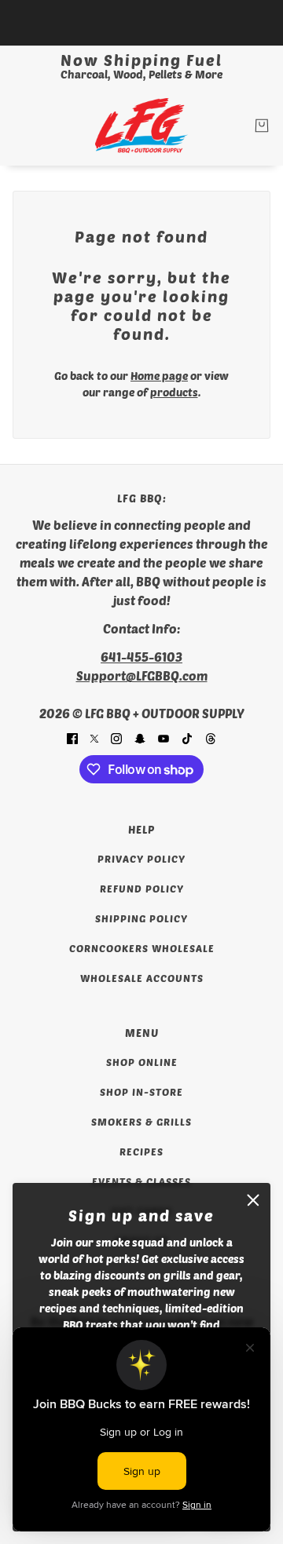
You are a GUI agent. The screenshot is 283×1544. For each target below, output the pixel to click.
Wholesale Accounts (142, 978)
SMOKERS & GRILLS (141, 1121)
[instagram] (116, 737)
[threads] (210, 737)
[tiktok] (187, 737)
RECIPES (141, 1151)
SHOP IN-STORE (141, 1092)
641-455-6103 (141, 656)
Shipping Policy (141, 918)
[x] (94, 737)
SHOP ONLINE (142, 1062)
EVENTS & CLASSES (141, 1181)
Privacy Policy (141, 858)
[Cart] (261, 125)
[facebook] (72, 737)
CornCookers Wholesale (142, 948)
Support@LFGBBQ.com (142, 675)
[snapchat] (140, 737)
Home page (159, 375)
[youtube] (163, 737)
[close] (253, 1200)
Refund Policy (142, 888)
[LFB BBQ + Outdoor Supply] (141, 125)
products (174, 392)
